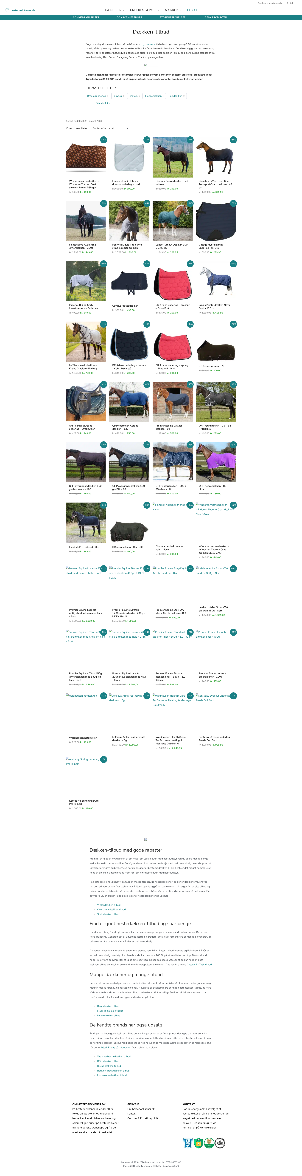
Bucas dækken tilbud (109, 1066)
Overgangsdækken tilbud (111, 909)
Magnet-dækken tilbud (110, 1011)
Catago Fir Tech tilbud (199, 964)
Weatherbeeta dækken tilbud (114, 1056)
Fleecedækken (153, 95)
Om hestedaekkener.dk (141, 1109)
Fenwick (117, 95)
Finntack (133, 95)
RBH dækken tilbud (108, 1061)
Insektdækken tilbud (108, 1015)
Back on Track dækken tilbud (113, 1070)
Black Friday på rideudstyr (116, 1047)
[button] (122, 10)
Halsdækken (175, 95)
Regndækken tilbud (108, 1006)
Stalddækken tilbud (108, 914)
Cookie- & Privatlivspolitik (142, 1118)
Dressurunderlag (96, 95)
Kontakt (132, 1113)
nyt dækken (148, 44)
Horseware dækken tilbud (112, 1075)
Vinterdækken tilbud (108, 905)
